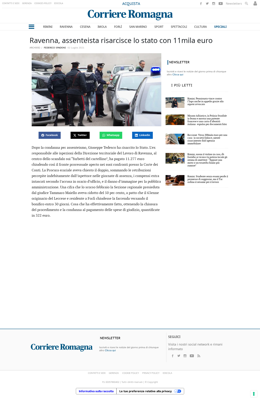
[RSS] (198, 356)
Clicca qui (177, 74)
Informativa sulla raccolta (96, 391)
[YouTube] (220, 3)
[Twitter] (207, 3)
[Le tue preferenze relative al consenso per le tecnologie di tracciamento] (253, 393)
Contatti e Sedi (96, 373)
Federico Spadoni (54, 48)
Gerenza (114, 373)
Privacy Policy (150, 373)
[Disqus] (130, 275)
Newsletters (234, 3)
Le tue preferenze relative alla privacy (145, 391)
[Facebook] (201, 3)
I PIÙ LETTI (181, 85)
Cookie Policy (130, 373)
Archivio (35, 47)
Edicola (167, 373)
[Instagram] (213, 3)
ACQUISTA (131, 4)
